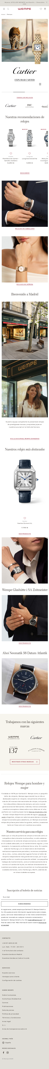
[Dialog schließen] (47, 2)
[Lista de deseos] (41, 9)
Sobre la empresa (9, 995)
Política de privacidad (10, 1014)
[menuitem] (4, 9)
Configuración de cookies (12, 980)
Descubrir (25, 173)
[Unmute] (5, 415)
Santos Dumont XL (24, 523)
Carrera (5, 1003)
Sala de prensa (8, 1010)
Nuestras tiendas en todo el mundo (15, 958)
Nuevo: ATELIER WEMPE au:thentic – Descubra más (24, 3)
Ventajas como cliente (10, 977)
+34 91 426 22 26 (9, 943)
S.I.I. (4, 1025)
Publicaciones (7, 1006)
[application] (25, 388)
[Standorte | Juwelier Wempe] (45, 9)
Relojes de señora (25, 284)
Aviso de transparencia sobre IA (14, 1029)
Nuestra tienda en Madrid (12, 954)
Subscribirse (24, 904)
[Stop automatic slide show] (40, 84)
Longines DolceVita (29, 159)
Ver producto (25, 706)
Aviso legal (6, 1021)
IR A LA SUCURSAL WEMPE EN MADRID (24, 438)
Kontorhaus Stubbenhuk (11, 999)
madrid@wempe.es (35, 920)
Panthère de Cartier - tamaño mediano (11, 160)
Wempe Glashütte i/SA (38, 812)
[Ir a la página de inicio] (24, 9)
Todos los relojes (25, 97)
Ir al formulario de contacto (12, 951)
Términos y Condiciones (11, 1018)
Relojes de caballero (25, 228)
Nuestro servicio (8, 973)
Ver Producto (25, 533)
